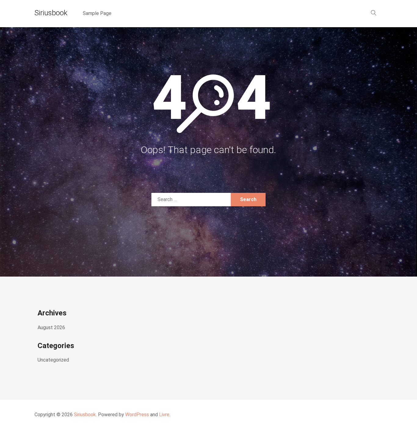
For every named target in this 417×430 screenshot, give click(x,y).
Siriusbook (50, 13)
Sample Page (97, 13)
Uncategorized (53, 360)
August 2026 (51, 327)
